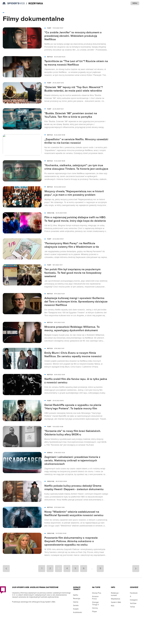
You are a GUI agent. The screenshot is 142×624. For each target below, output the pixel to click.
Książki (76, 609)
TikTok (132, 607)
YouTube (133, 603)
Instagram (134, 600)
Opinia (75, 602)
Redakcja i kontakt (115, 594)
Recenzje (76, 598)
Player (94, 611)
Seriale (75, 605)
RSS (112, 606)
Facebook (134, 593)
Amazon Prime (95, 597)
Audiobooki (77, 612)
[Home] (34, 3)
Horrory (95, 608)
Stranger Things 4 (95, 603)
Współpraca (115, 599)
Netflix (75, 595)
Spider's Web (116, 602)
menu (135, 3)
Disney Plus (96, 593)
